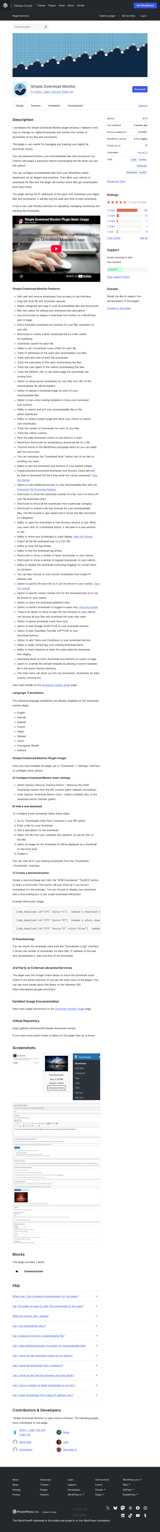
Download (139, 89)
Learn (71, 1479)
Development (75, 105)
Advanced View (116, 181)
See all (144, 237)
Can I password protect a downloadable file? (38, 1335)
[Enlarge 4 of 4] (96, 1107)
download (141, 166)
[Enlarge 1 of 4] (36, 1057)
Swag (99, 1494)
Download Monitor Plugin (69, 1008)
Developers (74, 1489)
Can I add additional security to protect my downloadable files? (49, 1345)
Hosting (16, 1489)
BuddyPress (130, 1494)
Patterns (44, 1494)
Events (98, 1484)
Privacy (16, 1494)
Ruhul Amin (25, 1442)
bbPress (128, 1489)
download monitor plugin (56, 685)
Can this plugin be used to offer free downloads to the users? (47, 1306)
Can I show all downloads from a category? (37, 1365)
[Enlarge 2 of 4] (66, 1057)
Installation (54, 105)
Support (143, 105)
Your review (113, 237)
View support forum (118, 276)
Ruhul (66, 1432)
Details (20, 105)
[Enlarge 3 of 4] (96, 1057)
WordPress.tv (76, 1494)
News (15, 1484)
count (133, 160)
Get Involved (102, 1479)
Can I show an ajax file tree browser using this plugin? (43, 1375)
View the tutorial (83, 536)
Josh (66, 1442)
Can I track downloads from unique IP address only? (42, 1395)
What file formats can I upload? (30, 1316)
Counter (142, 160)
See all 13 (143, 152)
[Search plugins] (45, 27)
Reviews (36, 105)
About (15, 1479)
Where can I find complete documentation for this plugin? (45, 1296)
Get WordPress (145, 5)
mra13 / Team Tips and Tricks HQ (54, 91)
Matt (126, 1484)
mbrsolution (25, 1449)
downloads (132, 172)
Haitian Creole (49, 1512)
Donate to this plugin (119, 308)
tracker (143, 172)
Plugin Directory (20, 15)
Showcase (45, 1479)
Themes (44, 1484)
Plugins (44, 1489)
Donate (100, 1489)
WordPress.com (132, 1479)
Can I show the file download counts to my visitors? (42, 1355)
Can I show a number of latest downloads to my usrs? (43, 1385)
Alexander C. (70, 1449)
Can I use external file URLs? (29, 1326)
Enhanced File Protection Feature (36, 489)
